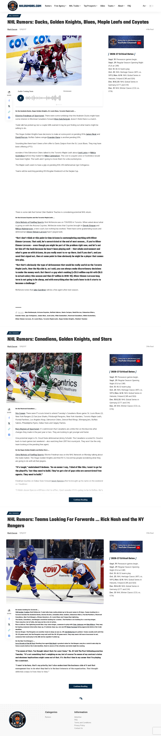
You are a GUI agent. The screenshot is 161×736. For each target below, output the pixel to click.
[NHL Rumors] (24, 6)
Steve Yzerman (72, 627)
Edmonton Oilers (88, 312)
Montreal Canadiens (75, 316)
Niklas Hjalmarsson (24, 229)
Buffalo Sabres (55, 312)
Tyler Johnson (78, 624)
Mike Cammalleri (52, 156)
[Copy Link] (9, 112)
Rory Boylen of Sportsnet (27, 429)
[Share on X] (9, 106)
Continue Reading (80, 500)
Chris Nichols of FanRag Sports (29, 222)
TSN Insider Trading (22, 612)
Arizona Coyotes (43, 312)
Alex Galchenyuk (62, 119)
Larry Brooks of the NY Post (25, 643)
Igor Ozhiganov (31, 316)
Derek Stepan (89, 225)
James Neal (91, 134)
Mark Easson (12, 29)
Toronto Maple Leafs (50, 319)
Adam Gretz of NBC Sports (27, 730)
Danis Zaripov (67, 312)
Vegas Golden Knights (66, 319)
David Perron (21, 137)
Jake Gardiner (40, 290)
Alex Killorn (91, 624)
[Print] (9, 117)
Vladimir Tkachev (81, 319)
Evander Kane (53, 137)
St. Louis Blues (37, 319)
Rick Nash (53, 643)
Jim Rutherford (70, 632)
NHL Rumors (14, 16)
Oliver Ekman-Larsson (37, 232)
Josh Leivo (83, 152)
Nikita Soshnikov (89, 316)
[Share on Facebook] (9, 100)
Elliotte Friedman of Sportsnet (29, 116)
